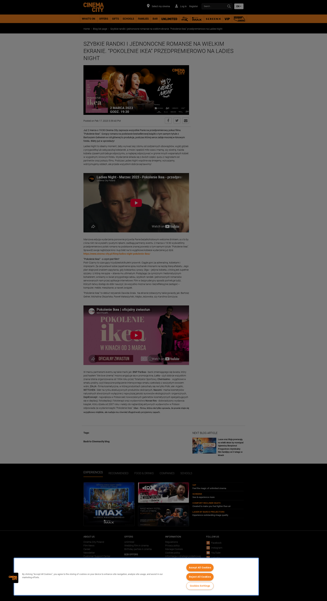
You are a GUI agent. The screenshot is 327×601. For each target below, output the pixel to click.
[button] (13, 577)
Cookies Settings (200, 585)
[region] (136, 577)
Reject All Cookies (200, 576)
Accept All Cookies (200, 567)
